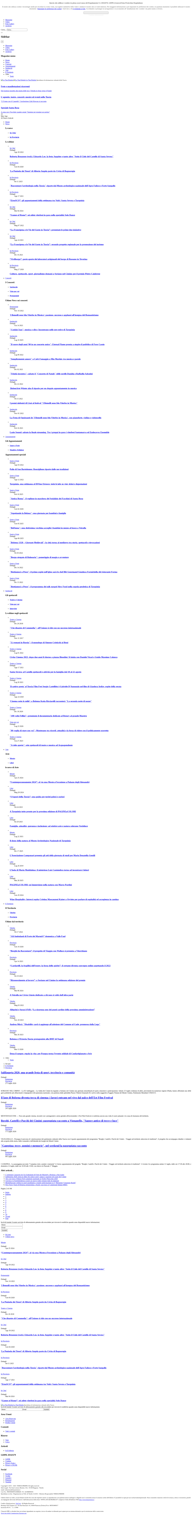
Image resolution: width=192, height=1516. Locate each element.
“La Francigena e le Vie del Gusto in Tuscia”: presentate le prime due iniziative (45, 230)
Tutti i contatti (10, 1431)
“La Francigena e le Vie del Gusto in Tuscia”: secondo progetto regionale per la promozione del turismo (57, 244)
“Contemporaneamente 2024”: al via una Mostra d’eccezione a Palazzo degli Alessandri (49, 782)
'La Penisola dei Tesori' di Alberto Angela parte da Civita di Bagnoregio (42, 171)
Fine (6, 1218)
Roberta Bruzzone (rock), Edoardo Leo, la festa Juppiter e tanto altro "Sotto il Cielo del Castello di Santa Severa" (62, 156)
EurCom (18, 1503)
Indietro (8, 1194)
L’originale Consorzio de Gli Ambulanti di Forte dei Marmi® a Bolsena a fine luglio (34, 1175)
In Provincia (14, 137)
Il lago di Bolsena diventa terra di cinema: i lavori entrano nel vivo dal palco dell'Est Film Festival (57, 1097)
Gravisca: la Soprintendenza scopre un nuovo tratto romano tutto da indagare (32, 1181)
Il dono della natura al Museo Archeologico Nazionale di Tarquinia (40, 841)
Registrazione (10, 1421)
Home (7, 60)
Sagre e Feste (15, 446)
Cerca (7, 1442)
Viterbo (12, 913)
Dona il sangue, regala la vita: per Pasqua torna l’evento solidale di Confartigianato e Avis (51, 1053)
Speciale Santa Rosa (10, 108)
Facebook (8, 1474)
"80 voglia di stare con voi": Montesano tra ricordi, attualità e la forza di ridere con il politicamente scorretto (59, 730)
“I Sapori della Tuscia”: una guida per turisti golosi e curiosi (37, 797)
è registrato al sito (79, 9)
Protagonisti (14, 296)
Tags (7, 1440)
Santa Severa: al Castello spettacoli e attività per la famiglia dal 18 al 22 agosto (45, 672)
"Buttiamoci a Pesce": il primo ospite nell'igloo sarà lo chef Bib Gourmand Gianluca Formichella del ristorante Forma (63, 572)
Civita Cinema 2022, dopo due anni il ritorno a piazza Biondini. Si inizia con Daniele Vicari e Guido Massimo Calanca (63, 657)
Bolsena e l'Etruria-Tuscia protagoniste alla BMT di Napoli (36, 1039)
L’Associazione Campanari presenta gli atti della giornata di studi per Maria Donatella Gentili (52, 855)
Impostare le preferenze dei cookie (50, 9)
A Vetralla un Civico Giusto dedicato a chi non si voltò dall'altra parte (41, 995)
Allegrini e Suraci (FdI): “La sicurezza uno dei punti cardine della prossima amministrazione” (52, 1009)
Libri (12, 763)
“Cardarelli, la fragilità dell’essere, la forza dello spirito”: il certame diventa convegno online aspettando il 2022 (60, 965)
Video (7, 22)
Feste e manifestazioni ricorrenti (15, 86)
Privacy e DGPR (11, 1465)
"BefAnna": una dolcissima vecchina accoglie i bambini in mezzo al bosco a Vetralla (48, 528)
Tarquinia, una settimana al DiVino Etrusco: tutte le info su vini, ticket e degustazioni (48, 484)
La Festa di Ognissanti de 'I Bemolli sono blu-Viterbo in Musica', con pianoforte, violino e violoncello (55, 418)
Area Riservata (10, 1419)
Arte (6, 70)
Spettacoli (8, 68)
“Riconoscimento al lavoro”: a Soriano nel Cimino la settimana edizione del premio (47, 980)
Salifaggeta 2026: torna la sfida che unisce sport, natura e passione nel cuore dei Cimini (35, 1177)
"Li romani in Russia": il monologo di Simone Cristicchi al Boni (39, 642)
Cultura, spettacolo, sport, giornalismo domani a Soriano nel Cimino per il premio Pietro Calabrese (55, 274)
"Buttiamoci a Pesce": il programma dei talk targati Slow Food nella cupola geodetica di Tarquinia (55, 586)
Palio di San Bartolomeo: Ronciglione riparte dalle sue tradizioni (39, 469)
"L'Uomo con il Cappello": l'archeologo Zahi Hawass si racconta (23, 101)
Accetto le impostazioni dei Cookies (96, 13)
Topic (12, 76)
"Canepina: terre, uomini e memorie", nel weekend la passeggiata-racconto (44, 1145)
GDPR (7, 1459)
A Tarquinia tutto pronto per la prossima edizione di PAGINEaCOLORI (43, 811)
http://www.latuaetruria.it (86, 1499)
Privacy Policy (10, 1463)
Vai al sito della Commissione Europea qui (13, 1513)
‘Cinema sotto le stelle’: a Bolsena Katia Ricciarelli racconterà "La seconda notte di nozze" (51, 701)
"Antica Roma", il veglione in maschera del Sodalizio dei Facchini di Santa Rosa (46, 498)
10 (6, 1214)
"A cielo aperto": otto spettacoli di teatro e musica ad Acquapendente (41, 745)
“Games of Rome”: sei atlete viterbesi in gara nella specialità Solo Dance (42, 215)
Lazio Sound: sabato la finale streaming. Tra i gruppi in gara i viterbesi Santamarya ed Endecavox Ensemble (59, 432)
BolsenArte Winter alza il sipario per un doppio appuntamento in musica (43, 388)
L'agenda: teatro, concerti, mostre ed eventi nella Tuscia (26, 97)
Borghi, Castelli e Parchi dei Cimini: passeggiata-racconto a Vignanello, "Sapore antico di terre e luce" (59, 1120)
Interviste (13, 609)
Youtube (8, 1482)
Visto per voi (14, 291)
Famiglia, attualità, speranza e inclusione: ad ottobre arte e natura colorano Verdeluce (49, 826)
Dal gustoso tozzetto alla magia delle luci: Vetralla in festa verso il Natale (26, 91)
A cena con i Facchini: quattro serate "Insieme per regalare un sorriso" (25, 112)
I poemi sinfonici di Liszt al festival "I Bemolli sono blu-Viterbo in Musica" (44, 403)
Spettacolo (14, 287)
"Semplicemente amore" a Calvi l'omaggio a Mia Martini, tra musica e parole (45, 359)
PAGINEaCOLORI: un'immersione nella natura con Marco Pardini (41, 885)
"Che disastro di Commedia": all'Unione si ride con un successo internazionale (45, 628)
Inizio (7, 1192)
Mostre (12, 758)
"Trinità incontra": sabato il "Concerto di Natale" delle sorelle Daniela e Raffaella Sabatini (51, 374)
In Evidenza (9, 1451)
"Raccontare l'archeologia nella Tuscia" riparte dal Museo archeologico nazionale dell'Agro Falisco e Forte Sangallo (62, 186)
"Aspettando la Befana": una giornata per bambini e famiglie (38, 513)
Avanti (7, 1216)
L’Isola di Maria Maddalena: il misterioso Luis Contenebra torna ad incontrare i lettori (49, 870)
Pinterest (8, 1480)
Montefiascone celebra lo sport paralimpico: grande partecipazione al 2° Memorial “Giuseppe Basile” (40, 1183)
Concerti (8, 64)
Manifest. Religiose (17, 450)
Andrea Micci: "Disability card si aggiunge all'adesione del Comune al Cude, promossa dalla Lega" (55, 1024)
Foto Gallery (9, 24)
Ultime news (9, 1237)
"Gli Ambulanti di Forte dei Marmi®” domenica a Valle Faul (37, 936)
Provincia (13, 917)
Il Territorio (9, 72)
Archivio (8, 26)
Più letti (8, 1235)
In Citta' (13, 133)
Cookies (8, 1461)
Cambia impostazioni (96, 15)
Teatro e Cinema (16, 600)
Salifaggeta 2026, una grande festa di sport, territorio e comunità (38, 1072)
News (7, 62)
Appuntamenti (10, 66)
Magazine (8, 20)
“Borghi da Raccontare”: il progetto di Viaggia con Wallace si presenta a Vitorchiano (48, 951)
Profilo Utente (10, 1423)
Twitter (7, 1476)
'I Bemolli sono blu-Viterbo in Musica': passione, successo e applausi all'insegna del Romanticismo (54, 315)
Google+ (8, 1478)
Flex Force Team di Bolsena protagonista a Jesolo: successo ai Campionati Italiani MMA (36, 1185)
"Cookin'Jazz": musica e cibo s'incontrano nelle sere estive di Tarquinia (42, 329)
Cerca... (3, 30)
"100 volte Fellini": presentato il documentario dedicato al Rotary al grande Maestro (48, 716)
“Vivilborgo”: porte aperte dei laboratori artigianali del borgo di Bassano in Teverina (48, 259)
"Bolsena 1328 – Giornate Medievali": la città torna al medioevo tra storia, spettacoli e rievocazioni (55, 542)
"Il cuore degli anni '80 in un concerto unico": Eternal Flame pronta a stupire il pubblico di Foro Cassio (57, 344)
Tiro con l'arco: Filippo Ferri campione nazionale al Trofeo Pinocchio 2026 (31, 1179)
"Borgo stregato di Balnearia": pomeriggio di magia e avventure (39, 557)
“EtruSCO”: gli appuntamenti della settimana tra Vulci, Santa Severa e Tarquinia (47, 200)
